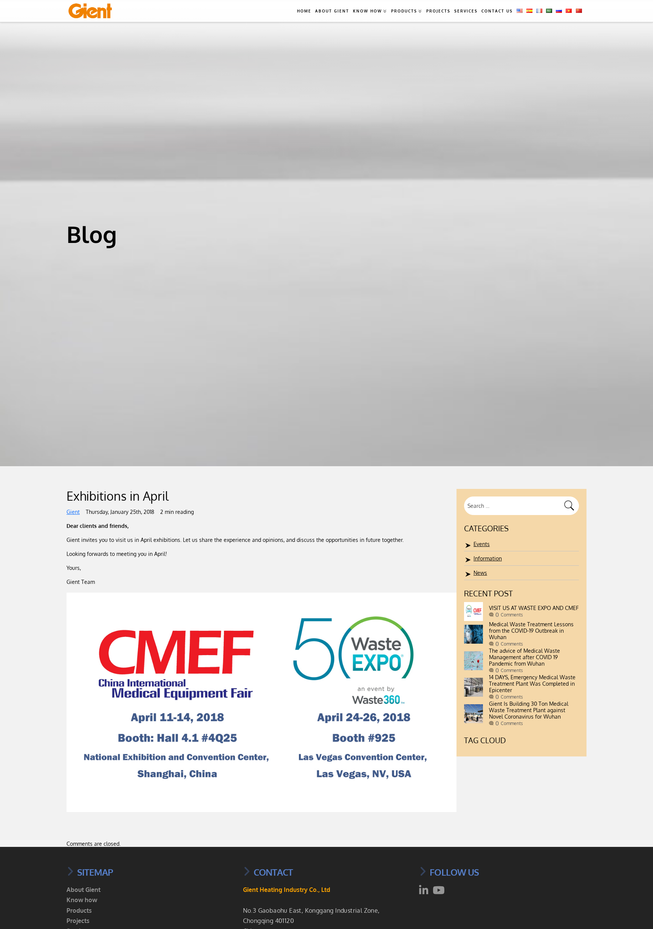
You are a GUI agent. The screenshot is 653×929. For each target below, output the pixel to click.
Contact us (497, 11)
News (480, 573)
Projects (438, 11)
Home (304, 11)
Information (488, 558)
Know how (367, 11)
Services (466, 11)
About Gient (332, 11)
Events (482, 544)
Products (404, 11)
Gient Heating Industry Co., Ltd (286, 889)
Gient (73, 512)
